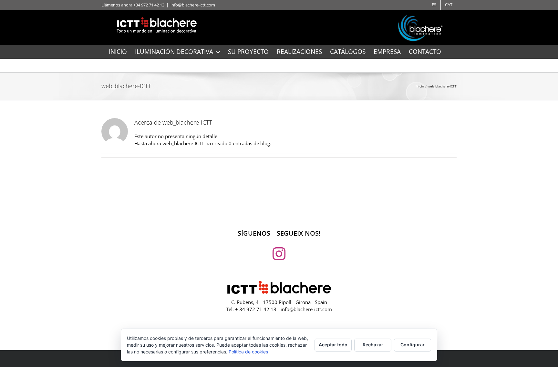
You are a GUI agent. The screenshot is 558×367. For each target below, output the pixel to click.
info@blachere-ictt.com (192, 5)
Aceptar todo (333, 344)
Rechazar (373, 344)
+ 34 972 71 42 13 (255, 309)
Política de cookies (248, 351)
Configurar (412, 344)
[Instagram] (279, 253)
